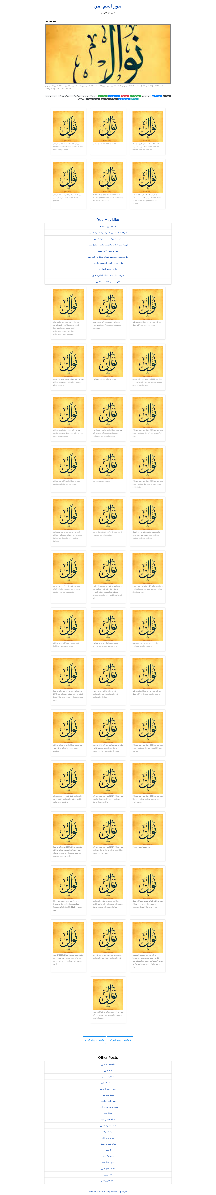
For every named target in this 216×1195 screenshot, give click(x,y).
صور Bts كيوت (108, 1162)
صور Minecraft (108, 1064)
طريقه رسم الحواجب (108, 269)
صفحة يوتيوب (108, 1174)
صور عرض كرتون (51, 96)
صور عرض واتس (124, 99)
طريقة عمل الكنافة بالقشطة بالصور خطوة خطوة (108, 244)
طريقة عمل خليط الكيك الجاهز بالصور (108, 275)
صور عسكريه (103, 96)
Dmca (92, 1191)
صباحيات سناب (108, 1076)
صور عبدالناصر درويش (90, 96)
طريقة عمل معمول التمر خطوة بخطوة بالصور (108, 232)
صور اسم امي (108, 6)
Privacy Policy (110, 1191)
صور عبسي (166, 96)
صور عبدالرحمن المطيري (109, 99)
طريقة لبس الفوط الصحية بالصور (108, 238)
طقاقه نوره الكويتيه (108, 226)
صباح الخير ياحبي (108, 1180)
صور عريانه (125, 96)
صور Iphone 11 (108, 1168)
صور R (108, 1150)
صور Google (108, 1156)
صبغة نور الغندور (108, 1082)
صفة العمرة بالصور (108, 1125)
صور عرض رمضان (64, 96)
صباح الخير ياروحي (108, 1089)
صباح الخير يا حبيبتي (108, 1144)
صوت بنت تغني (108, 1138)
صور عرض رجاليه (114, 96)
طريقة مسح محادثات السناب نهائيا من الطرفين (108, 257)
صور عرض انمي (135, 96)
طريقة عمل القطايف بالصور (108, 281)
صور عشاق (81, 99)
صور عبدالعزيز (156, 96)
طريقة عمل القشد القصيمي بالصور (108, 263)
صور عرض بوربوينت (93, 99)
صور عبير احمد (76, 96)
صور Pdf (108, 1070)
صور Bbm (108, 1113)
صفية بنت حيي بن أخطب (108, 1107)
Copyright (122, 1191)
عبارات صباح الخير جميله (108, 251)
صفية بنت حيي (108, 1095)
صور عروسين (146, 96)
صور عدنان (134, 99)
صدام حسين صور (108, 1119)
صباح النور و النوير (108, 1101)
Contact (99, 1191)
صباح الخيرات (108, 1131)
